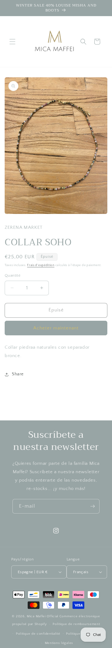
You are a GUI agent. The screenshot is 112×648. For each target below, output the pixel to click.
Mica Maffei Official (42, 616)
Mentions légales (59, 643)
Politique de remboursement (76, 624)
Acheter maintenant (56, 328)
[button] (12, 41)
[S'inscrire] (92, 506)
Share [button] (18, 374)
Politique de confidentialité (38, 634)
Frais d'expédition (40, 265)
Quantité (13, 275)
